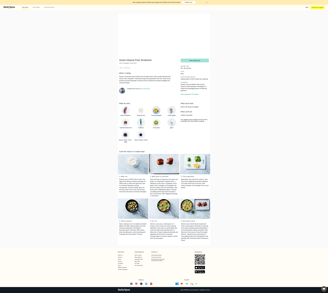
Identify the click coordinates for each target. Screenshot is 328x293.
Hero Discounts (139, 265)
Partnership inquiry (156, 255)
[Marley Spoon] (124, 290)
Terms (119, 259)
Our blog (137, 263)
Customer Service (49, 7)
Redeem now (188, 2)
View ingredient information (190, 94)
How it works (36, 7)
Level (182, 71)
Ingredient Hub (139, 259)
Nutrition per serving (188, 77)
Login (306, 7)
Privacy (120, 261)
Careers (120, 257)
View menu (25, 7)
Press (119, 265)
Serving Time (185, 66)
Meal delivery (138, 257)
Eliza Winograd (145, 89)
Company (120, 263)
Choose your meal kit (317, 7)
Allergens (184, 82)
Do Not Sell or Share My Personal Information (157, 260)
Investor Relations (123, 269)
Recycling (137, 261)
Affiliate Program (122, 267)
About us (120, 255)
